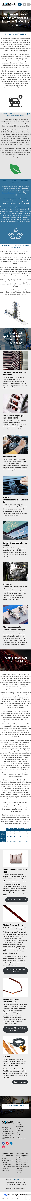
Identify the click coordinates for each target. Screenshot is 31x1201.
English (23, 1180)
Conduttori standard (8, 1166)
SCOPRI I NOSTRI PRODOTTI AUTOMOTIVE (15, 1106)
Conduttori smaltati (22, 1160)
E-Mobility (19, 1131)
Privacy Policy (10, 1188)
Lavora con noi (21, 1139)
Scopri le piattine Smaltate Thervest (15, 971)
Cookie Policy (20, 1188)
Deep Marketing (20, 1184)
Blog (17, 1137)
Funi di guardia (6, 1164)
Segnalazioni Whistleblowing (16, 1182)
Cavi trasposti (20, 1158)
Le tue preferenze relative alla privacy (17, 1195)
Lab (17, 1133)
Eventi (18, 1135)
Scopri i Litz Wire (20, 1082)
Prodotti (18, 1128)
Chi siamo (19, 1124)
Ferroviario (5, 1162)
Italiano (16, 1180)
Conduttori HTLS (7, 1160)
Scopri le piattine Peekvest (16, 899)
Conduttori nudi (21, 1164)
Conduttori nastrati (22, 1162)
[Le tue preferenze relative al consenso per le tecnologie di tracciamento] (28, 1198)
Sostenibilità (20, 1126)
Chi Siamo (9, 1180)
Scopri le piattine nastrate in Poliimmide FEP (15, 1029)
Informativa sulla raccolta (10, 1199)
